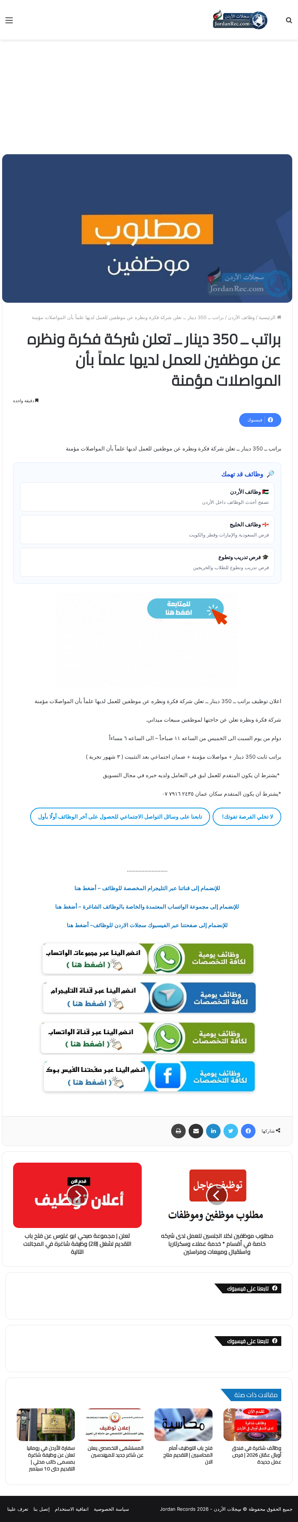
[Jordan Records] (239, 19)
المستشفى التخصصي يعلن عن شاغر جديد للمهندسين (116, 1451)
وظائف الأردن (241, 317)
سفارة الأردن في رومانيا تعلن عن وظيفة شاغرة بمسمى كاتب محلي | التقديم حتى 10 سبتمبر (51, 1458)
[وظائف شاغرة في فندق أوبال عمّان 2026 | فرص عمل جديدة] (253, 1424)
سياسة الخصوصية (111, 1509)
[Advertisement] (149, 94)
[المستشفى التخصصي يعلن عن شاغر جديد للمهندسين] (115, 1424)
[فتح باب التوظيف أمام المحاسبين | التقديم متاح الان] (183, 1424)
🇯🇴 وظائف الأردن (235, 496)
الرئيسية (268, 317)
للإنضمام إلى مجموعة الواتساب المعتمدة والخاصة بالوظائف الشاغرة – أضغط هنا (147, 906)
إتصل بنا (41, 1509)
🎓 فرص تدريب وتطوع (231, 562)
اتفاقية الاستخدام (72, 1509)
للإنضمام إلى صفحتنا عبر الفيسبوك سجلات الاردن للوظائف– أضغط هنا (147, 925)
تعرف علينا (17, 1509)
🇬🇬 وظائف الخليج (229, 529)
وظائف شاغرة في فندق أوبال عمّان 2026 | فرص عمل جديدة (256, 1454)
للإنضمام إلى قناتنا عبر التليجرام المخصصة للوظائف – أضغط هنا (147, 888)
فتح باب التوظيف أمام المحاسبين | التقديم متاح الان (188, 1454)
